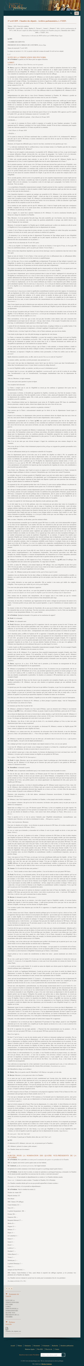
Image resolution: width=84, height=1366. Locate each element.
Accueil (13, 1346)
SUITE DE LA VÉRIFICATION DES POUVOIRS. (12, 1302)
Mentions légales (30, 1349)
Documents (36, 1346)
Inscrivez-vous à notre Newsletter (29, 1355)
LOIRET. (8, 1306)
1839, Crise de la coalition (21, 26)
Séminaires (28, 1346)
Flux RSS (40, 1349)
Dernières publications (67, 1346)
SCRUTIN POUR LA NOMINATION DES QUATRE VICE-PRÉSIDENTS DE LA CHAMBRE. (12, 1313)
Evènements (46, 1346)
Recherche (55, 1346)
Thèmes (20, 1346)
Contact (57, 1349)
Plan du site (48, 1349)
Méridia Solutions (46, 1364)
